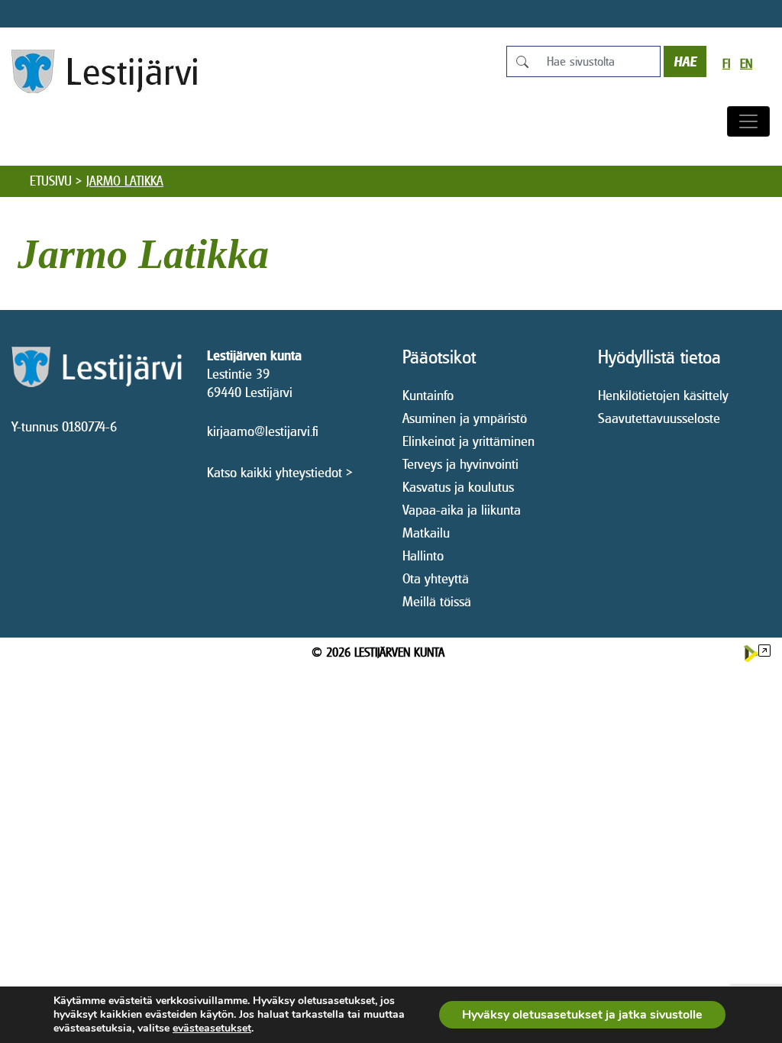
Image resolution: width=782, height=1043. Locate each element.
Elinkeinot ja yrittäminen (468, 441)
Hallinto (423, 555)
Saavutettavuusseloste (659, 418)
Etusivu (51, 181)
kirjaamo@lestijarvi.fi (262, 431)
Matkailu (426, 533)
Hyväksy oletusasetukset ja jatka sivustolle (582, 1014)
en (746, 64)
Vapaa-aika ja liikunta (461, 510)
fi (726, 64)
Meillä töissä (436, 601)
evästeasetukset (212, 1028)
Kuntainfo (428, 395)
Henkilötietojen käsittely (663, 395)
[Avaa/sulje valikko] (748, 121)
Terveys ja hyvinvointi (460, 464)
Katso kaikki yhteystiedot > (280, 472)
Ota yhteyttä (435, 578)
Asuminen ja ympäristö (464, 418)
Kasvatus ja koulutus (458, 487)
